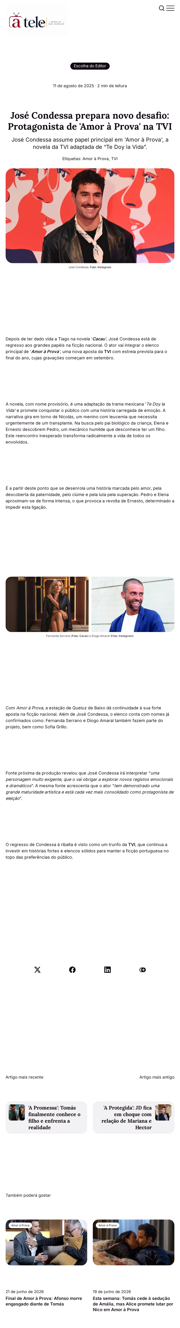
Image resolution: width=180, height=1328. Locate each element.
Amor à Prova (95, 158)
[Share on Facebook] (72, 970)
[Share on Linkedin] (107, 970)
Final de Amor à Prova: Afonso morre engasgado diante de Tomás (44, 1301)
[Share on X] (37, 970)
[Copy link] (142, 970)
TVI (114, 158)
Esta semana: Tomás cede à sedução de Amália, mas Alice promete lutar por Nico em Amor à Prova (133, 1304)
